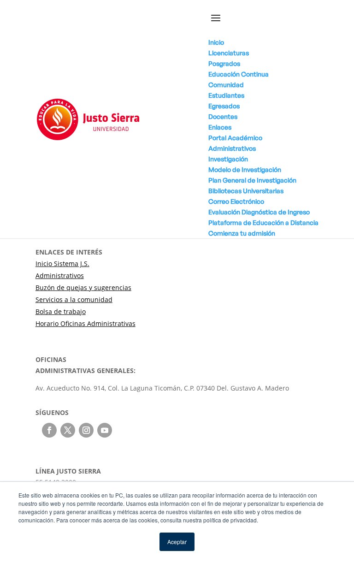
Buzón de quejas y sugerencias (83, 287)
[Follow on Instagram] (86, 430)
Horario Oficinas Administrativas (85, 323)
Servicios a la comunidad (73, 299)
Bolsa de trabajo (60, 311)
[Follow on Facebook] (49, 430)
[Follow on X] (67, 430)
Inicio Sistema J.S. (62, 263)
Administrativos (59, 275)
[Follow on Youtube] (104, 430)
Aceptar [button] (177, 541)
